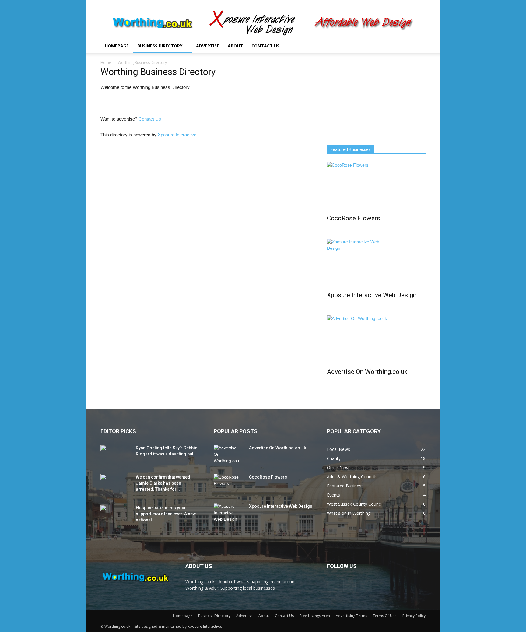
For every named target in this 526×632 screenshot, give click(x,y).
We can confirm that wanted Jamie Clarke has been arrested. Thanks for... (163, 483)
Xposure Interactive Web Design (371, 295)
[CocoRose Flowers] (376, 186)
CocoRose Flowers (353, 218)
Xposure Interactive (177, 134)
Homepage (117, 46)
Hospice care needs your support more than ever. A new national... (166, 513)
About (235, 46)
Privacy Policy (414, 615)
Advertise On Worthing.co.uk (367, 371)
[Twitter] (404, 46)
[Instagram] (394, 46)
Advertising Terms (351, 615)
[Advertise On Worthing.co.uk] (376, 339)
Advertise (207, 46)
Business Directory (159, 46)
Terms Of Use (385, 615)
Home (105, 62)
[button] (418, 46)
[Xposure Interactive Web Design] (376, 263)
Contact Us (265, 46)
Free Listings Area (315, 615)
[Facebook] (384, 46)
